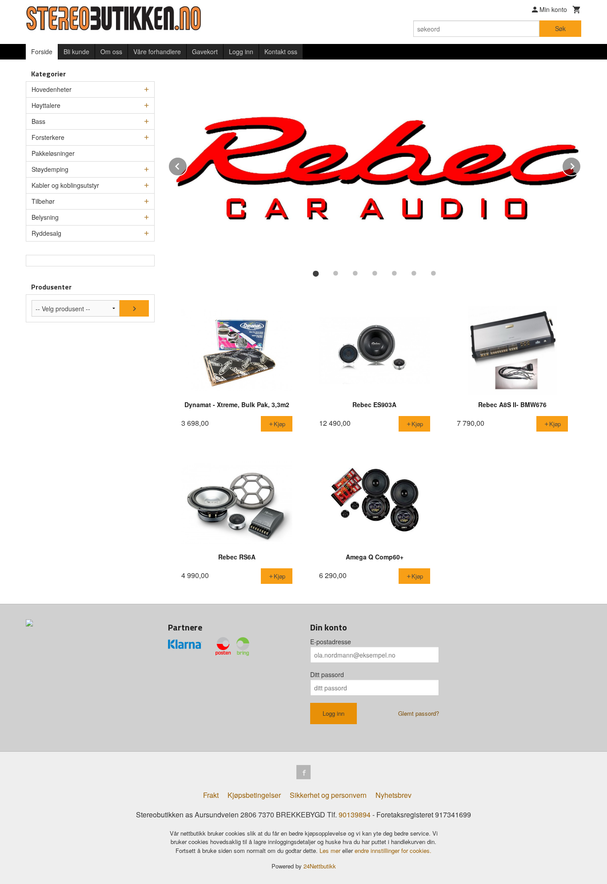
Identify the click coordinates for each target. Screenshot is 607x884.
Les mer (330, 850)
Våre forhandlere (157, 51)
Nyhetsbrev (393, 795)
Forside (41, 51)
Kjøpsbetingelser (254, 795)
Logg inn (241, 51)
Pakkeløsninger (53, 153)
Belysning (45, 217)
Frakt (211, 795)
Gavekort (205, 51)
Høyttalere (46, 105)
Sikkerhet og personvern (328, 795)
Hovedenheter (52, 89)
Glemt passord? (418, 713)
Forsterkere (48, 137)
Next (580, 165)
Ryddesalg (46, 233)
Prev (187, 165)
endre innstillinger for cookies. (393, 850)
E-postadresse (330, 641)
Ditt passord (327, 674)
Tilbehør (43, 201)
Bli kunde (76, 51)
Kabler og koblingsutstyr (65, 185)
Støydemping (50, 169)
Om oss (111, 51)
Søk (560, 28)
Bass (38, 121)
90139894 (355, 814)
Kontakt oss (280, 51)
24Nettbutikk (320, 866)
